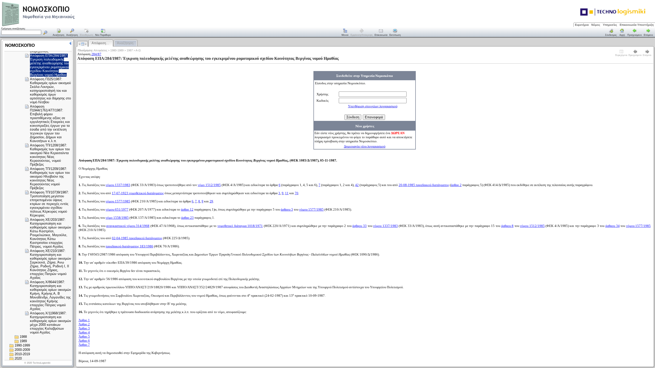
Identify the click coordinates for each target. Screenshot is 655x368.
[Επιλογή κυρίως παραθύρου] (58, 32)
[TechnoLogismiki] (58, 25)
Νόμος (595, 24)
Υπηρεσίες (610, 24)
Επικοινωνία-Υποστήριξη (637, 24)
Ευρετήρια (582, 24)
